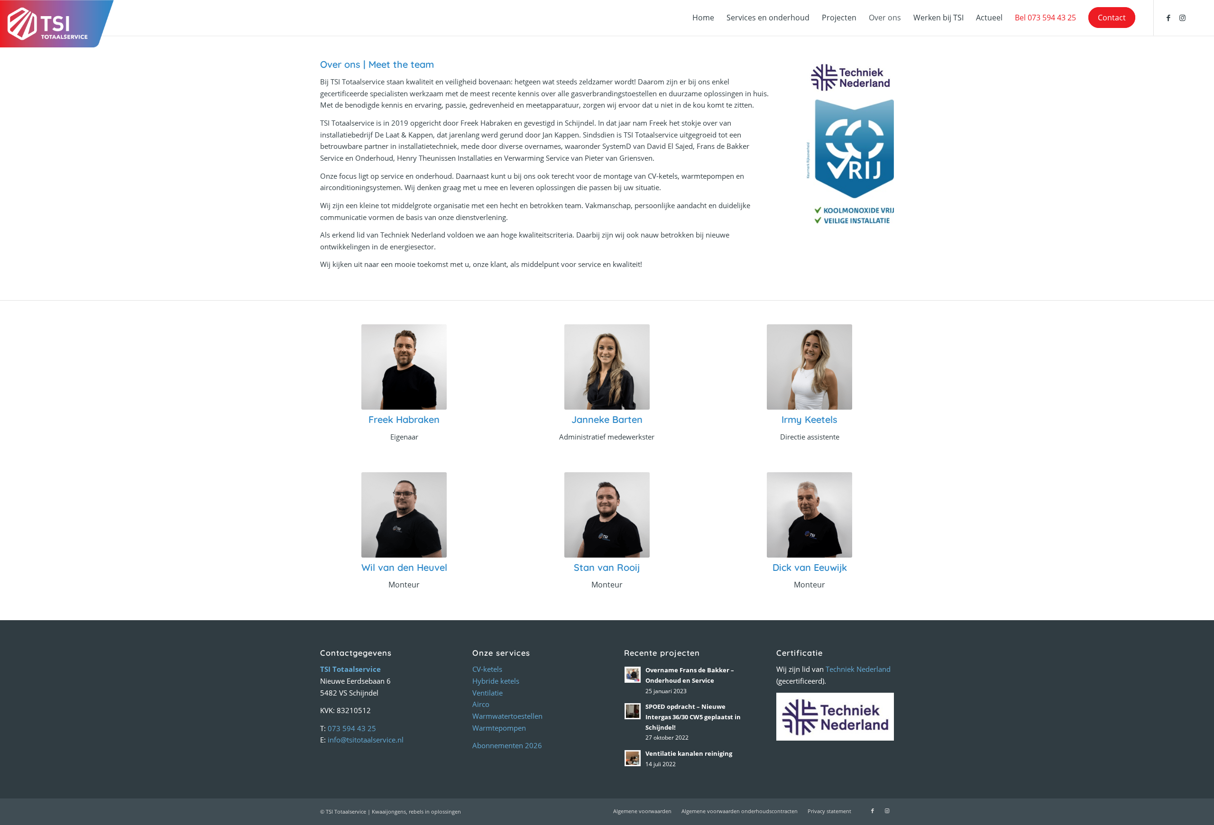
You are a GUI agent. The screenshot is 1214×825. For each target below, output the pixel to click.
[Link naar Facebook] (1168, 17)
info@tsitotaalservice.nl (366, 739)
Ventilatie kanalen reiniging (688, 753)
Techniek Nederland (858, 669)
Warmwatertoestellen (507, 716)
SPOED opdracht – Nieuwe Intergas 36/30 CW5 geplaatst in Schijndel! (693, 716)
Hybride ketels (495, 681)
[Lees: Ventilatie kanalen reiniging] (632, 758)
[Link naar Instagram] (1183, 17)
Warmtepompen (499, 728)
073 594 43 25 (352, 728)
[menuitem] (703, 18)
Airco (480, 704)
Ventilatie (487, 692)
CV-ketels (487, 669)
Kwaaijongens (389, 811)
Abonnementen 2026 (507, 745)
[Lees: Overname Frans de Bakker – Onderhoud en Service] (632, 674)
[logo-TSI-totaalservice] (57, 23)
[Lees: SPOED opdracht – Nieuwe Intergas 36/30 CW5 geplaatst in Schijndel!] (632, 711)
